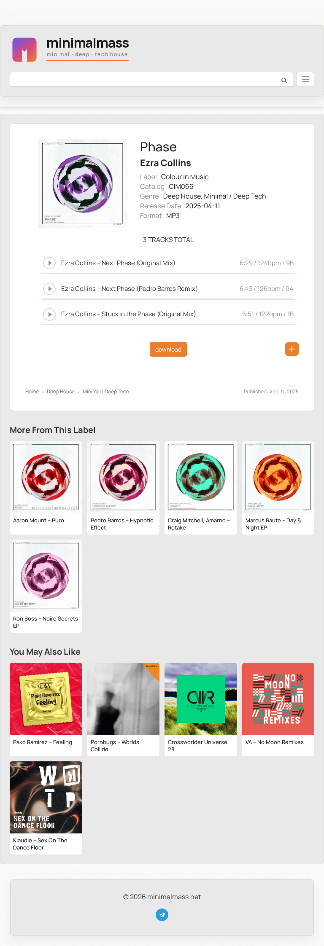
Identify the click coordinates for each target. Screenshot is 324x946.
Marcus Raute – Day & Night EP (273, 523)
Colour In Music (185, 176)
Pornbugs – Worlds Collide (115, 745)
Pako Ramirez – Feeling (42, 742)
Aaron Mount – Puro (38, 520)
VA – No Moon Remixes (275, 742)
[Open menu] (305, 79)
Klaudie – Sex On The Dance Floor (40, 843)
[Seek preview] (168, 272)
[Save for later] (292, 349)
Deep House (182, 196)
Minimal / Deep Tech (235, 196)
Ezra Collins (165, 163)
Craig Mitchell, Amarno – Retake (199, 523)
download (168, 349)
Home (32, 391)
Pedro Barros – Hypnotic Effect (122, 523)
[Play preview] (49, 263)
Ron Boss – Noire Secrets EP (45, 622)
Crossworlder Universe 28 (197, 745)
